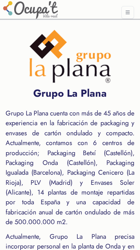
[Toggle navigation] (127, 12)
